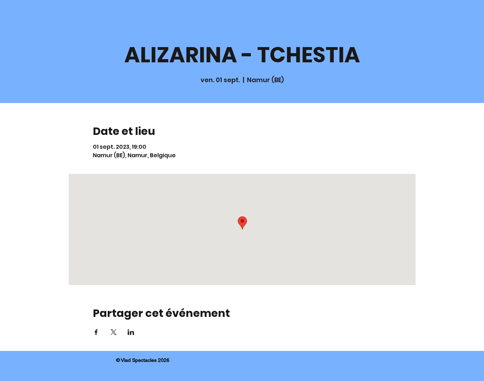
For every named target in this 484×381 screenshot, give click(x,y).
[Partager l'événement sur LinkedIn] (131, 332)
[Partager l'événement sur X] (113, 332)
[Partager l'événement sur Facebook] (96, 332)
